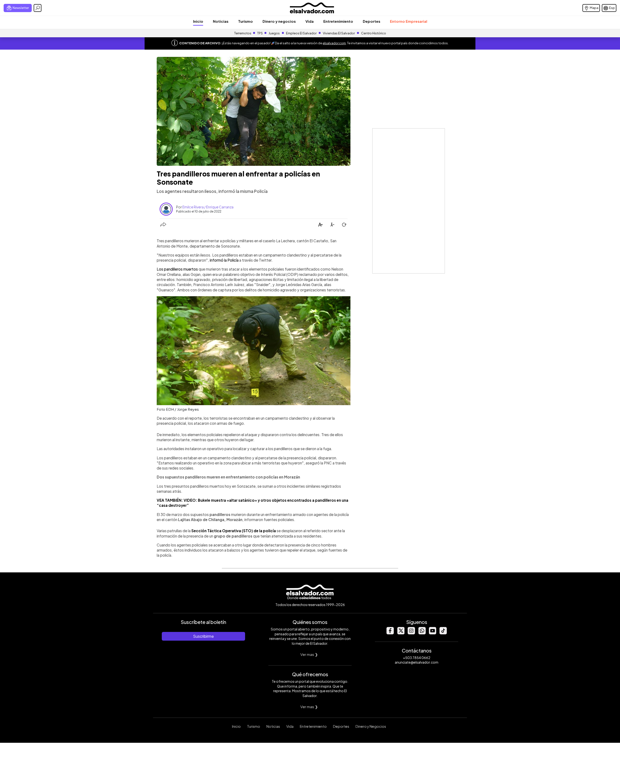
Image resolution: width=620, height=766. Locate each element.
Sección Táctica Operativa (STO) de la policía (233, 530)
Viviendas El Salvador (339, 33)
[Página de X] (400, 633)
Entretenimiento (338, 21)
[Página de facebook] (390, 633)
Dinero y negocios (279, 21)
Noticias (220, 21)
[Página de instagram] (411, 633)
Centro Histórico (373, 33)
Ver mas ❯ (309, 654)
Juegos (274, 33)
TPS (260, 33)
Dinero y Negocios (371, 726)
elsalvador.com (334, 43)
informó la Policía (224, 260)
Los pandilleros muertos (177, 269)
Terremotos (242, 33)
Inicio (198, 21)
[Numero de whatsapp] (422, 633)
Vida (309, 21)
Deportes (371, 21)
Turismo (245, 21)
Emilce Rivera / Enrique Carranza (207, 207)
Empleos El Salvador (301, 33)
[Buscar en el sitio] (37, 8)
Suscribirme (203, 636)
